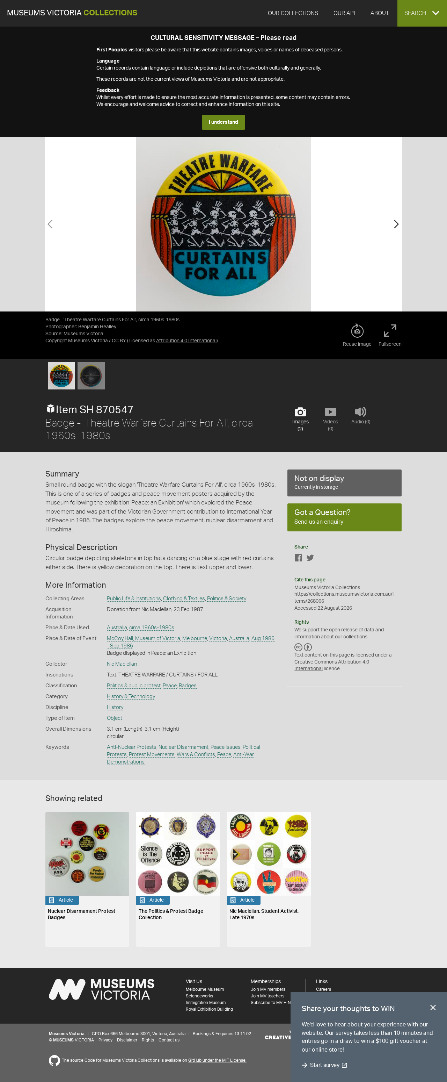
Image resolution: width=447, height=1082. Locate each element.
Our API (344, 13)
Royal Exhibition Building (209, 1009)
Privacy (105, 1040)
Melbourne (194, 638)
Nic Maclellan (122, 664)
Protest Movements (152, 754)
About (380, 13)
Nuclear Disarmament (183, 747)
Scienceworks (199, 996)
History (115, 707)
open (334, 630)
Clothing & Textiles (184, 598)
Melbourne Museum (205, 989)
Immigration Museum (206, 1003)
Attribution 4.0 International (186, 340)
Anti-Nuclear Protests (131, 747)
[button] (422, 13)
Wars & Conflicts (196, 754)
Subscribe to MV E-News (274, 1003)
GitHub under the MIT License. (217, 1060)
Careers (323, 989)
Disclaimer (127, 1040)
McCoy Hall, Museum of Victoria (143, 638)
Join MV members (268, 989)
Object (114, 718)
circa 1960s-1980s (151, 627)
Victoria (218, 638)
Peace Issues (226, 747)
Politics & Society (226, 598)
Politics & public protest (134, 685)
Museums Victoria (72, 13)
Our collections (293, 13)
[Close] (433, 1009)
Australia (117, 627)
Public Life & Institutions (134, 598)
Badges (188, 685)
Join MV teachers (267, 996)
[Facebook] (298, 559)
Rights (148, 1040)
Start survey (324, 1065)
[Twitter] (310, 559)
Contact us (169, 1040)
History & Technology (131, 696)
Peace (170, 685)
